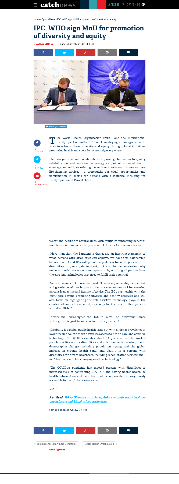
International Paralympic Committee (57, 443)
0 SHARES (39, 150)
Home (37, 19)
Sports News (48, 19)
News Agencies (43, 43)
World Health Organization (99, 443)
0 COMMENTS (39, 183)
